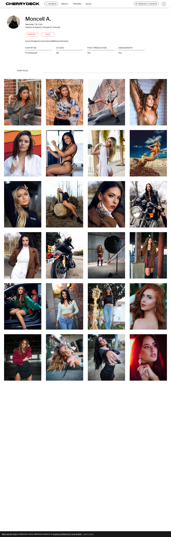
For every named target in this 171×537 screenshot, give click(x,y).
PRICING (77, 4)
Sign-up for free (9, 534)
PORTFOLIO (22, 70)
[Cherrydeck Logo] (22, 3)
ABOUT (64, 4)
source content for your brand (67, 534)
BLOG (88, 4)
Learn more (88, 534)
